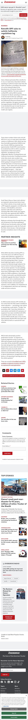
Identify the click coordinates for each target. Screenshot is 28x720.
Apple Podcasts (7, 578)
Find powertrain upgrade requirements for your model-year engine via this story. (13, 75)
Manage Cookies (14, 709)
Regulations (4, 538)
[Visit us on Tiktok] (18, 681)
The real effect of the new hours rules (8, 420)
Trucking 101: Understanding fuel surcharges (6, 400)
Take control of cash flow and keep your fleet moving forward (9, 244)
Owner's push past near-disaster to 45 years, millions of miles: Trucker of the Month (14, 502)
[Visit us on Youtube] (12, 681)
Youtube (16, 578)
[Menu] (2, 2)
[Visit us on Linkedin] (9, 681)
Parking (3, 417)
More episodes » (7, 575)
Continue (7, 453)
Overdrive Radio (5, 527)
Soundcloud (13, 581)
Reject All (14, 713)
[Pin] (22, 370)
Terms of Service (8, 20)
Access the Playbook (8, 617)
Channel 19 (4, 407)
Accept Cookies (14, 717)
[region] (14, 707)
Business (4, 25)
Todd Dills (7, 36)
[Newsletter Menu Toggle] (26, 2)
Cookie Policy (6, 706)
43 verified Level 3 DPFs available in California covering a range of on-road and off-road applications (13, 363)
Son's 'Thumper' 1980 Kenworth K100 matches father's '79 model (8, 553)
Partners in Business (7, 396)
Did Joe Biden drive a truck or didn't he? (9, 409)
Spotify (5, 581)
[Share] (11, 370)
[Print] (3, 370)
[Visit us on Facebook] (2, 681)
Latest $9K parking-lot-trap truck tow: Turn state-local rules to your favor (9, 531)
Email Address (6, 446)
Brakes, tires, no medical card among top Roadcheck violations (9, 520)
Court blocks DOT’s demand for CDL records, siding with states (9, 542)
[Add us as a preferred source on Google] (7, 370)
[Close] (26, 695)
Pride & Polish (5, 549)
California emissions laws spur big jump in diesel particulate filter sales (8, 389)
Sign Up (5, 674)
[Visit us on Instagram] (15, 681)
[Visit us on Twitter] (5, 681)
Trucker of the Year (7, 497)
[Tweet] (18, 370)
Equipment (4, 516)
